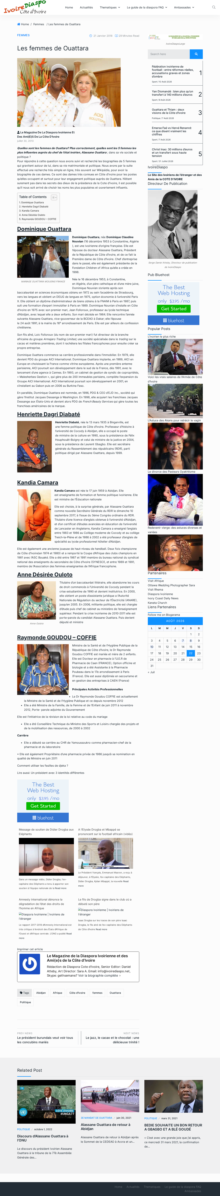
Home (69, 7)
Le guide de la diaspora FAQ (145, 7)
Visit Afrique (156, 580)
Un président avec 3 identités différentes (57, 772)
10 (151, 646)
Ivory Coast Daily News (163, 598)
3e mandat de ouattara (96, 1117)
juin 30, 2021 (124, 1117)
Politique (25, 1002)
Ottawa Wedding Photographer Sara (171, 585)
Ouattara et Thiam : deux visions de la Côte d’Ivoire (168, 111)
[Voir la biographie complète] (120, 975)
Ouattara (115, 992)
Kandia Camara (30, 210)
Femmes (38, 24)
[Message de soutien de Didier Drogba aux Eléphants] (46, 858)
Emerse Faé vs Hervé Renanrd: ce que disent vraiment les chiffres (172, 131)
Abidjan (41, 992)
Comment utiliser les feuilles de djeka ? (42, 765)
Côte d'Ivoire (77, 992)
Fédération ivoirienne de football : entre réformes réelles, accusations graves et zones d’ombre (173, 71)
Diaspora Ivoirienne (160, 594)
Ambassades (182, 7)
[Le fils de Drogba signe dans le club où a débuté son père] (105, 912)
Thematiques (108, 7)
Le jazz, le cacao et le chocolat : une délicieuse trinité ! (112, 1038)
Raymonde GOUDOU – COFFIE (39, 219)
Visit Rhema (155, 589)
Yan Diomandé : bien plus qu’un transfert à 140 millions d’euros (172, 93)
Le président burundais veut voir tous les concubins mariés (45, 1038)
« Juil (151, 672)
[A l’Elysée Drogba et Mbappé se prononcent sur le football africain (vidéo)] (105, 853)
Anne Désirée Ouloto (33, 214)
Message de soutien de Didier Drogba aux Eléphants (46, 832)
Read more (61, 888)
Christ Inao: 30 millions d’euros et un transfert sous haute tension (172, 153)
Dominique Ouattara (32, 202)
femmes (97, 992)
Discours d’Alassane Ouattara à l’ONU (42, 1138)
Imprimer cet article (30, 949)
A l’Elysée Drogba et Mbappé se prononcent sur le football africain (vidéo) (105, 832)
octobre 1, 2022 (43, 1129)
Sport (154, 81)
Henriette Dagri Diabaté (35, 206)
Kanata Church (157, 602)
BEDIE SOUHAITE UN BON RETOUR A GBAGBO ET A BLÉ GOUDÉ (173, 1127)
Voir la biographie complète (98, 975)
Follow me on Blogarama (164, 614)
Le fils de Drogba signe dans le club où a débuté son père (104, 902)
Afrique (57, 992)
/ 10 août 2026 (165, 81)
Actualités (86, 7)
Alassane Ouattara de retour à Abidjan (105, 1127)
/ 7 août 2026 (167, 118)
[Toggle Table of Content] (52, 197)
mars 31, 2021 (169, 1118)
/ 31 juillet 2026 (165, 161)
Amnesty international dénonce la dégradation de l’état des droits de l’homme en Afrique (41, 904)
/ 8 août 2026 (164, 100)
